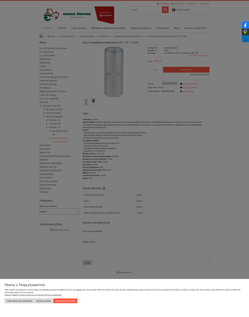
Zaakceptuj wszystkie (65, 301)
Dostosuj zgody (43, 301)
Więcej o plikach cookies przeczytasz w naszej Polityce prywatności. (33, 295)
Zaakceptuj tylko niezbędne (19, 301)
